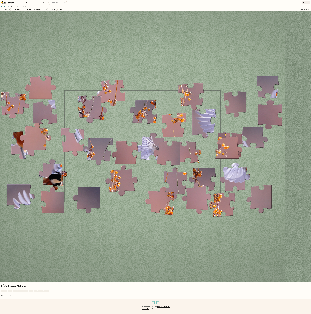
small (15, 291)
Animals (3, 7)
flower (21, 291)
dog (36, 291)
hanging (4, 291)
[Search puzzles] (65, 2)
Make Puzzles (41, 3)
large (40, 291)
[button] (30, 2)
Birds (8, 7)
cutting (46, 291)
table (10, 291)
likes (10, 296)
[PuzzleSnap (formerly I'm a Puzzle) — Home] (7, 2)
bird (26, 291)
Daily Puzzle (20, 3)
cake (31, 291)
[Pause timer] (299, 9)
